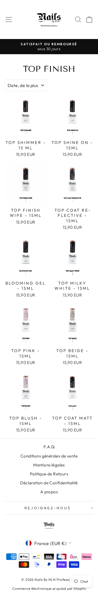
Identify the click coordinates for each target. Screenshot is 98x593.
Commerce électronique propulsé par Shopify (49, 588)
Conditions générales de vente (49, 456)
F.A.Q (49, 446)
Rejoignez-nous (47, 508)
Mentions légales (49, 465)
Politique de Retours (49, 473)
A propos (49, 491)
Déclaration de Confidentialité (49, 482)
